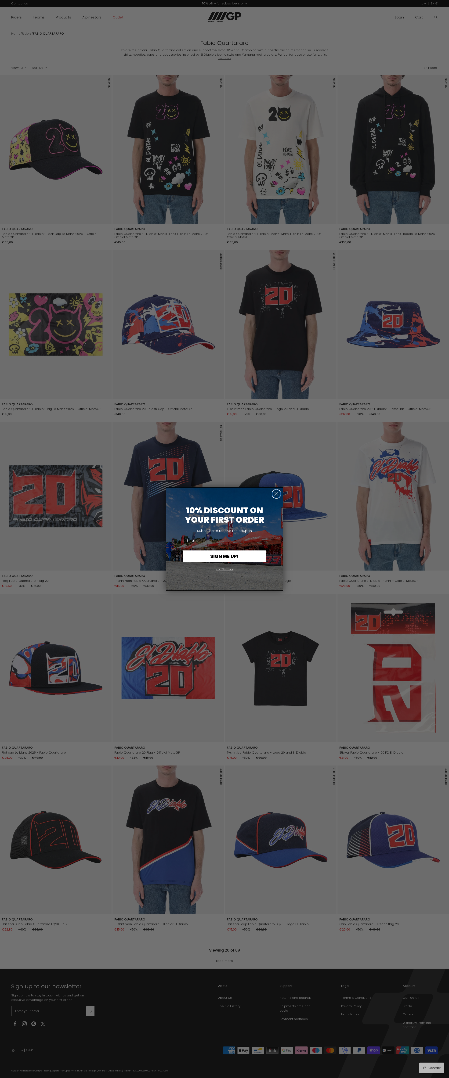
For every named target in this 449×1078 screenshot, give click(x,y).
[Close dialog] (276, 494)
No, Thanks (224, 569)
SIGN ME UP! (224, 556)
